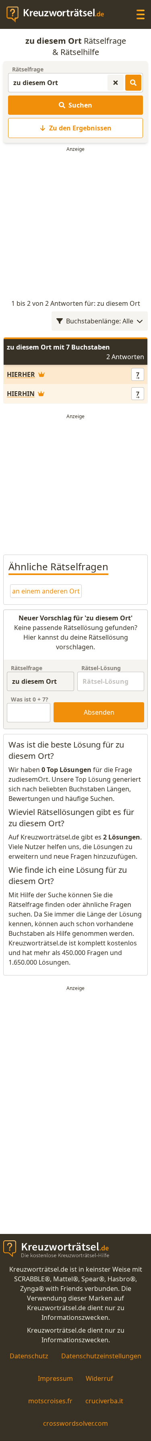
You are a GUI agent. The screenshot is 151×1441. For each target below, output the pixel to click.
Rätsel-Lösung (101, 668)
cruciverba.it (104, 1400)
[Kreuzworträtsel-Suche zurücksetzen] (116, 83)
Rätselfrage (27, 69)
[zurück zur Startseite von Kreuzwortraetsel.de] (59, 14)
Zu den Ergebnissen (80, 128)
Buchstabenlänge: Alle (99, 321)
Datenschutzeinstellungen (101, 1356)
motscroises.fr (50, 1400)
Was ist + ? (29, 699)
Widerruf (99, 1378)
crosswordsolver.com (75, 1423)
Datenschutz (29, 1356)
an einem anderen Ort (46, 591)
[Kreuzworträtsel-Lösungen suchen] (133, 83)
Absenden (99, 712)
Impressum (55, 1378)
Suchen (80, 105)
